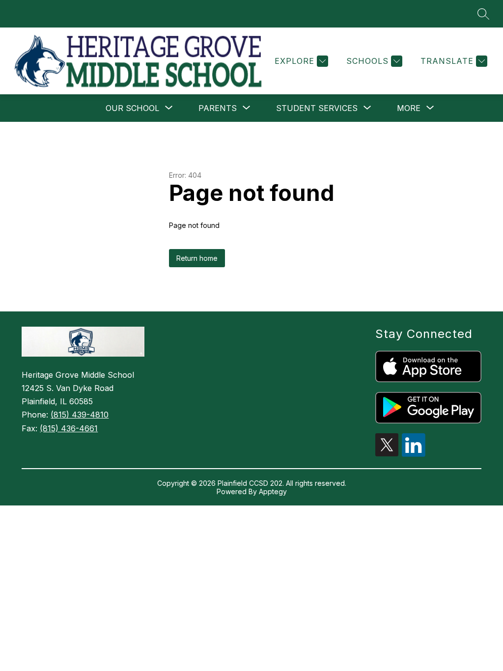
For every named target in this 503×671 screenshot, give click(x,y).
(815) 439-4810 (80, 414)
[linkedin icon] (413, 454)
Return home (197, 258)
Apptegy (273, 491)
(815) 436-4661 (69, 428)
